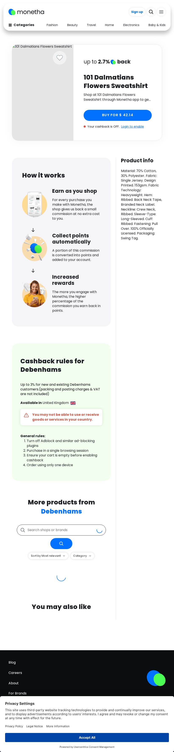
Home (109, 25)
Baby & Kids (157, 25)
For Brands (17, 693)
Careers (15, 672)
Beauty (72, 25)
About (13, 683)
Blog (12, 662)
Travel (91, 25)
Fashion (52, 25)
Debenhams (61, 511)
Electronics (131, 25)
